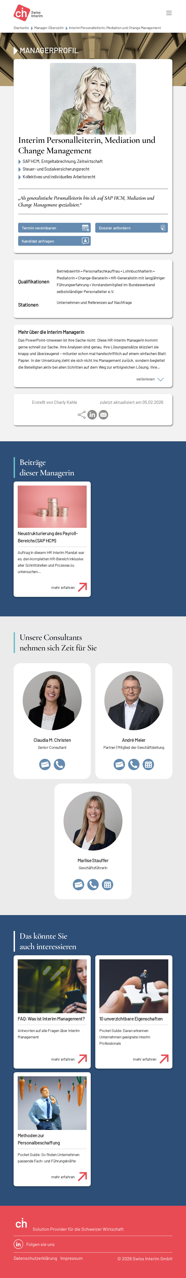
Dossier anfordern (114, 227)
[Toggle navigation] (169, 13)
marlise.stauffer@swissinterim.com (78, 884)
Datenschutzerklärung (35, 1258)
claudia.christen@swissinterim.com (45, 764)
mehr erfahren (63, 587)
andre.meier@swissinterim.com (119, 764)
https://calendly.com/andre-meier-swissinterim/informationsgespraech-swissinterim (148, 764)
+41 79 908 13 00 (93, 884)
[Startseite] (28, 13)
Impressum (71, 1258)
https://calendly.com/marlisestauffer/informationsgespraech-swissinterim (107, 884)
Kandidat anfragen (38, 240)
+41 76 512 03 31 (59, 764)
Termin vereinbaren (39, 227)
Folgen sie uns (40, 1244)
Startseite (21, 27)
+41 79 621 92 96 (134, 764)
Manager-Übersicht (49, 27)
